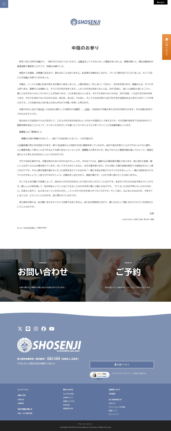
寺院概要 (112, 394)
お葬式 (81, 61)
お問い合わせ (166, 49)
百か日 (41, 109)
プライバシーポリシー (85, 424)
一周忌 (86, 109)
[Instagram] (36, 329)
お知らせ (112, 403)
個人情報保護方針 (115, 399)
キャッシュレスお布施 (117, 407)
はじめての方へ (23, 389)
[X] (20, 329)
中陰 (25, 77)
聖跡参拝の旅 (68, 408)
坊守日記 (66, 405)
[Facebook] (44, 329)
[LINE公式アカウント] (28, 329)
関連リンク (113, 411)
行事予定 (21, 399)
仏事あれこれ (68, 397)
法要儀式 (21, 403)
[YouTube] (52, 329)
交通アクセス (123, 364)
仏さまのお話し (69, 394)
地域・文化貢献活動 (25, 413)
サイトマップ (114, 414)
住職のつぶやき (69, 401)
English (161, 2)
